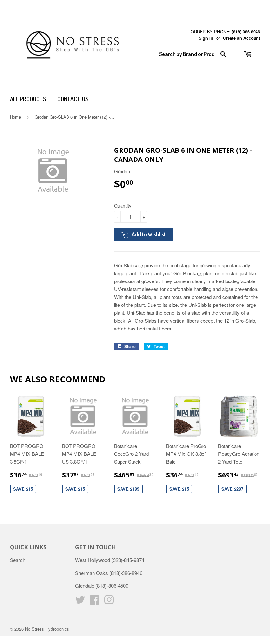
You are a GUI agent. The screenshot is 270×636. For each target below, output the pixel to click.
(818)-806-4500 (111, 585)
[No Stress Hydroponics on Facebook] (94, 601)
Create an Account (241, 38)
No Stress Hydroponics (47, 629)
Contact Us (72, 99)
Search (17, 559)
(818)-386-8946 (246, 32)
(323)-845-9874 (127, 559)
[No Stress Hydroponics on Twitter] (80, 601)
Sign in (206, 38)
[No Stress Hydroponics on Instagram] (109, 601)
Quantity (122, 205)
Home (15, 117)
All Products (28, 99)
